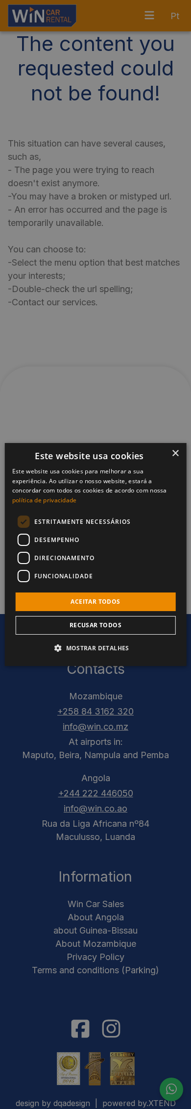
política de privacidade (44, 500)
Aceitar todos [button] (95, 601)
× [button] (175, 453)
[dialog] (96, 554)
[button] (95, 648)
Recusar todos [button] (95, 625)
